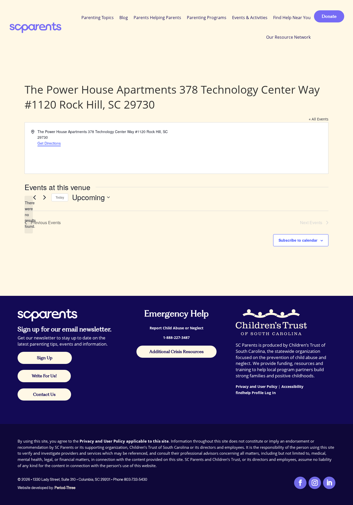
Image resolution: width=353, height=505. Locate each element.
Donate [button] (329, 16)
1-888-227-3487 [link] (176, 337)
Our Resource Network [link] (288, 37)
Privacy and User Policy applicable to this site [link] (124, 441)
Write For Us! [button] (44, 375)
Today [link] (60, 197)
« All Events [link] (318, 119)
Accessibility (292, 386)
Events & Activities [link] (249, 17)
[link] (35, 27)
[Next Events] (44, 197)
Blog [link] (123, 17)
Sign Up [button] (44, 357)
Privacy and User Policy (256, 386)
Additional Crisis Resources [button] (176, 351)
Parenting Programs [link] (206, 17)
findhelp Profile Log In (256, 392)
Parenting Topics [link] (97, 17)
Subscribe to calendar (298, 240)
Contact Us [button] (44, 394)
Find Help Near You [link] (292, 17)
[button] (348, 467)
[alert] (29, 214)
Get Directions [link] (49, 143)
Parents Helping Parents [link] (157, 17)
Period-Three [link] (65, 488)
